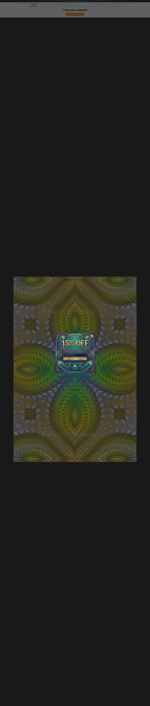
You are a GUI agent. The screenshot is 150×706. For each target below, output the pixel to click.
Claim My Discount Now (75, 359)
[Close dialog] (92, 336)
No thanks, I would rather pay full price (75, 363)
